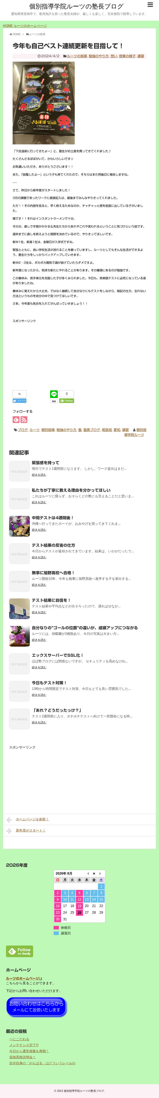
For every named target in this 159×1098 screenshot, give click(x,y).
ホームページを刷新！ (32, 819)
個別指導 (48, 430)
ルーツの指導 (77, 56)
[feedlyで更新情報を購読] (16, 419)
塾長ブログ (91, 430)
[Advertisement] (79, 353)
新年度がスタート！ (31, 830)
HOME (8, 26)
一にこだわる (19, 1039)
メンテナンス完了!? (24, 1045)
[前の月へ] (86, 873)
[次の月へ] (101, 873)
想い (114, 56)
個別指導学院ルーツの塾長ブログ (76, 6)
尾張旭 (107, 430)
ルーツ (35, 430)
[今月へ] (94, 873)
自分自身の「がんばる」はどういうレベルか (42, 1063)
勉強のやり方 (99, 56)
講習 (140, 56)
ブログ (23, 430)
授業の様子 (127, 56)
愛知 (117, 430)
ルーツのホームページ (30, 26)
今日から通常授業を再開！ (29, 1051)
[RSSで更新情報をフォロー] (23, 419)
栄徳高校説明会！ (22, 1057)
